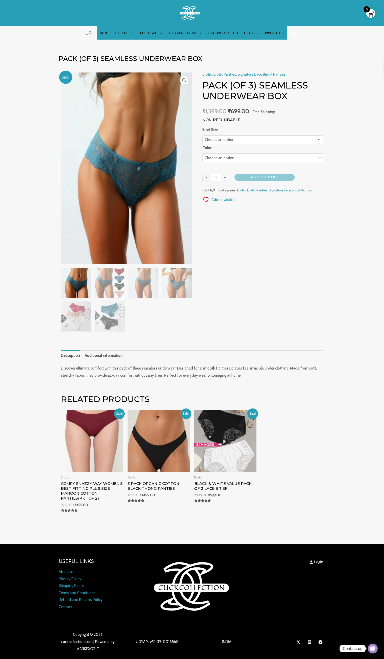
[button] (88, 33)
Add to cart (264, 177)
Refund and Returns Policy (81, 599)
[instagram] (310, 642)
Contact (65, 607)
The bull (121, 33)
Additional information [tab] (104, 355)
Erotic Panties (224, 74)
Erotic (249, 33)
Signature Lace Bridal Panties (262, 74)
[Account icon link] (293, 33)
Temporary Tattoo (223, 33)
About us (66, 571)
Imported (272, 33)
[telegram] (321, 642)
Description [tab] (70, 355)
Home (104, 33)
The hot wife (148, 33)
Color (206, 148)
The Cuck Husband (183, 33)
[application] (130, 33)
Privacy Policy (70, 579)
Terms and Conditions (77, 593)
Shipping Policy (71, 585)
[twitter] (299, 642)
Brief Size (210, 129)
